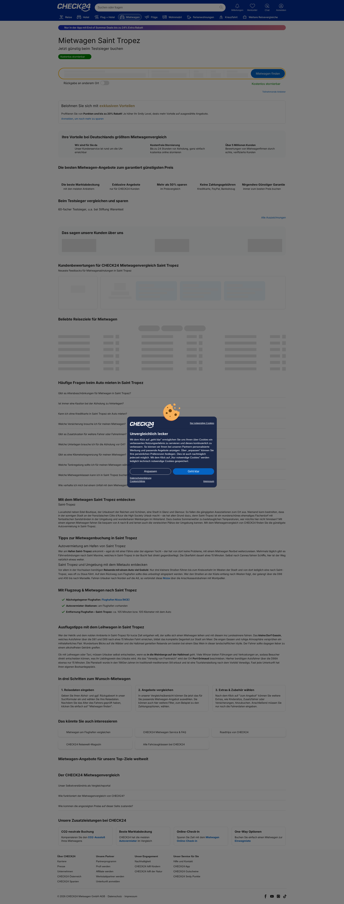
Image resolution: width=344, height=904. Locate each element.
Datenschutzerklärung (140, 478)
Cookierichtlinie (137, 481)
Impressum (208, 481)
